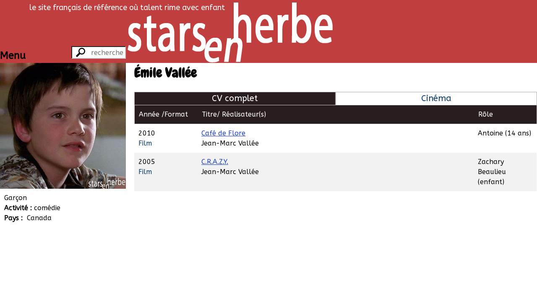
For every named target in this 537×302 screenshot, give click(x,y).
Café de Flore (223, 133)
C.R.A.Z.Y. (214, 162)
